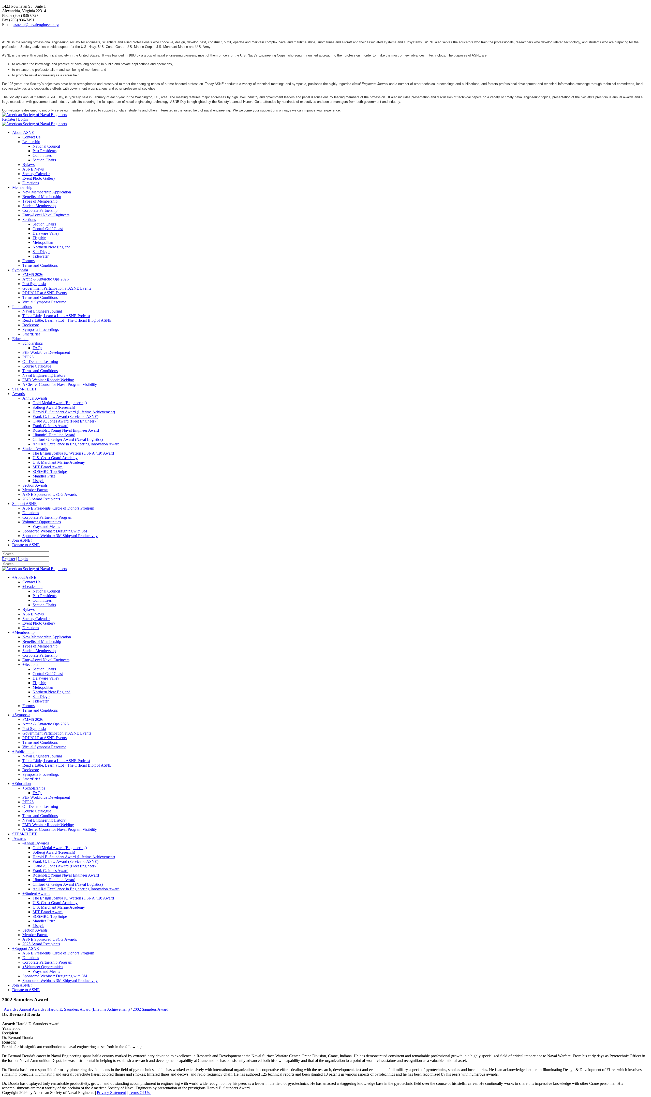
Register (8, 119)
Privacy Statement (111, 1092)
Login (23, 119)
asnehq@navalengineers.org (36, 24)
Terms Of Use (140, 1092)
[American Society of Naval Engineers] (34, 114)
